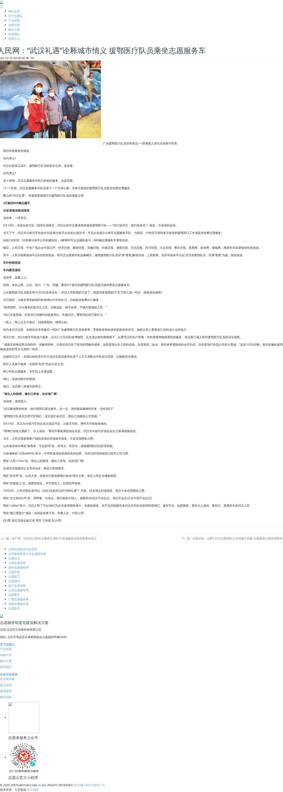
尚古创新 (33, 790)
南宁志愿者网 (17, 586)
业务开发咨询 (8, 674)
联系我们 (14, 34)
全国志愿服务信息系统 (22, 549)
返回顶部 (6, 697)
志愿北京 (14, 558)
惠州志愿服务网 (18, 567)
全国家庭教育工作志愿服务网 (27, 554)
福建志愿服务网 (18, 604)
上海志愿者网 (17, 563)
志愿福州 (14, 581)
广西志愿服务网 (18, 599)
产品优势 (14, 20)
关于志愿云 (15, 16)
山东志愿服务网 (18, 590)
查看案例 (6, 691)
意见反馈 (6, 685)
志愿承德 (14, 572)
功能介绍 (14, 25)
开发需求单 (7, 679)
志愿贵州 (14, 608)
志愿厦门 (14, 576)
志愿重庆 (14, 595)
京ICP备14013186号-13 (89, 785)
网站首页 (14, 11)
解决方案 (14, 29)
